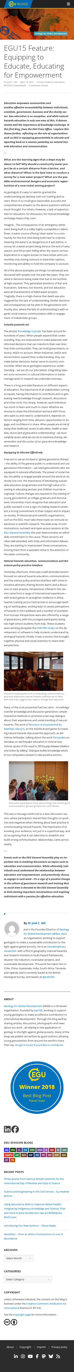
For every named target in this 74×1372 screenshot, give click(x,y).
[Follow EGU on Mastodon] (44, 1356)
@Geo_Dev (59, 933)
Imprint (41, 1347)
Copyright (25, 1347)
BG (13, 1150)
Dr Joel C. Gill (10, 82)
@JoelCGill (48, 977)
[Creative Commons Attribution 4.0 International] (7, 1324)
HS (17, 1155)
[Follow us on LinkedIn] (7, 1129)
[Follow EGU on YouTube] (30, 1356)
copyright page (22, 1314)
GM (64, 1150)
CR (25, 1150)
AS (6, 1150)
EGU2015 (8, 85)
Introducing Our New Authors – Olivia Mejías (30, 1225)
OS (37, 1155)
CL (19, 1150)
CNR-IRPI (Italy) (46, 628)
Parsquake (59, 737)
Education (59, 82)
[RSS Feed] (58, 1356)
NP (31, 1155)
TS (12, 1160)
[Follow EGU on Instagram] (23, 1356)
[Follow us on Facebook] (15, 1129)
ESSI (39, 1150)
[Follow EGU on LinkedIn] (16, 1356)
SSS (64, 1155)
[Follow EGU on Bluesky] (51, 1356)
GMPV (8, 1155)
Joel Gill (38, 1010)
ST (6, 1160)
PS (43, 1155)
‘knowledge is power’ (30, 331)
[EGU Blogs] (18, 7)
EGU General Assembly (17, 532)
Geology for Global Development (23, 1006)
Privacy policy (59, 1347)
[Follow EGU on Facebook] (37, 1356)
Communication (45, 82)
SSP (56, 1155)
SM (50, 1155)
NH (24, 1155)
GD (52, 1150)
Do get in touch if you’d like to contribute (39, 1045)
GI (58, 1150)
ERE (32, 1150)
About (10, 1347)
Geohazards (20, 85)
